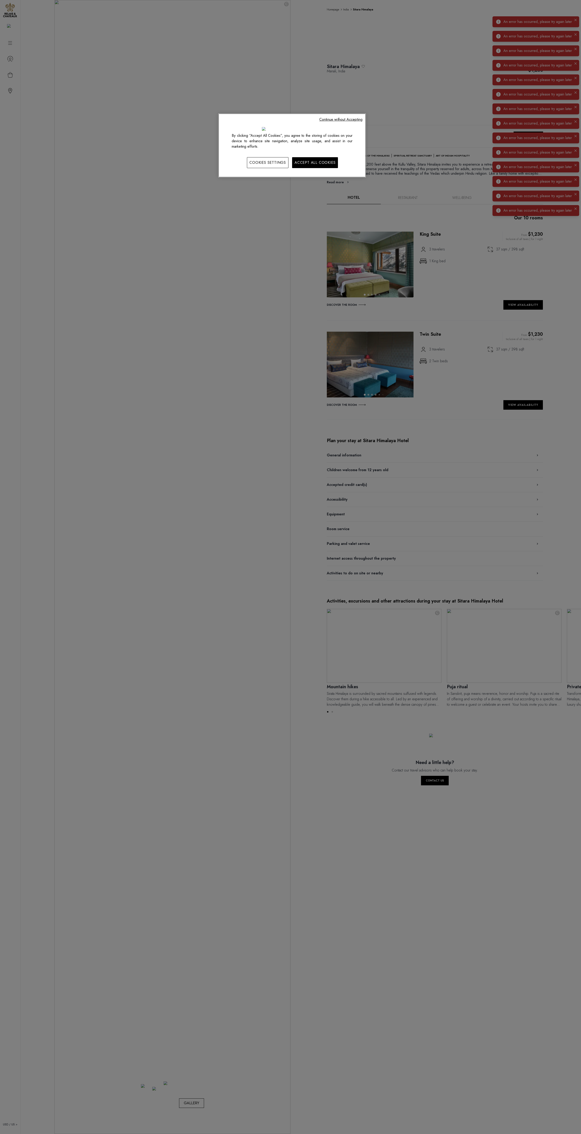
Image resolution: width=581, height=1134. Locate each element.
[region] (292, 145)
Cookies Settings (267, 162)
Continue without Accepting (340, 119)
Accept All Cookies (315, 162)
